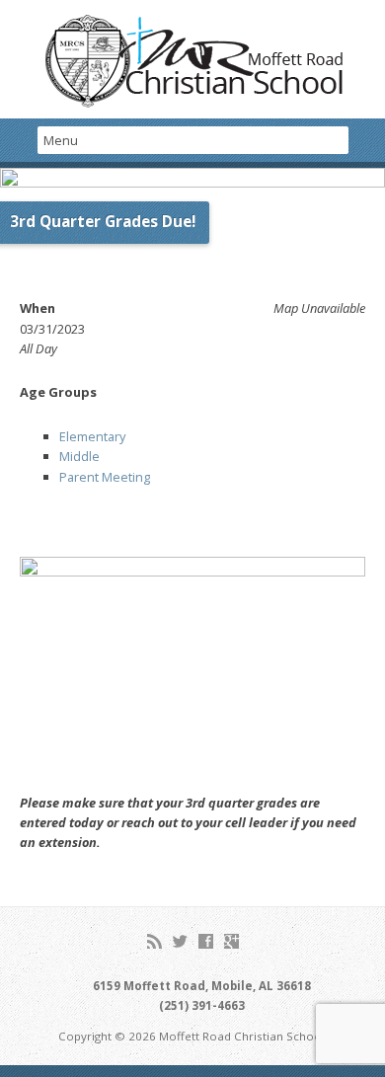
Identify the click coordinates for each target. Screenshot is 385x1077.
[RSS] (154, 941)
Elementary (92, 436)
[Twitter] (180, 941)
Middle (79, 456)
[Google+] (231, 941)
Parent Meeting (104, 477)
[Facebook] (205, 941)
